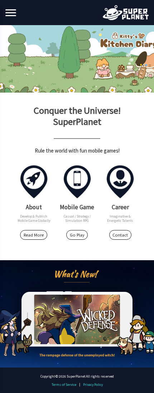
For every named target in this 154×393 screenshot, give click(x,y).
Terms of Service (64, 384)
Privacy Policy (93, 384)
